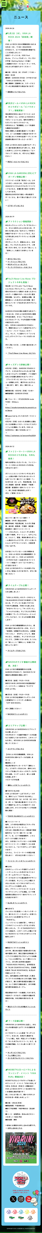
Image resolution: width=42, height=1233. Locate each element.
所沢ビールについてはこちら (18, 162)
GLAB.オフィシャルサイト (17, 903)
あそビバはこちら (14, 259)
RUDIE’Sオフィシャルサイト (18, 942)
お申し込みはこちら (15, 1128)
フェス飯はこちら (14, 1055)
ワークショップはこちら (17, 261)
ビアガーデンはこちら (16, 206)
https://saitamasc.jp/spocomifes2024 (20, 435)
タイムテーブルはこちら (17, 650)
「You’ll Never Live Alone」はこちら (22, 353)
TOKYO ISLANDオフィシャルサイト (21, 816)
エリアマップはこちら (16, 749)
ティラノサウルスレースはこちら (20, 267)
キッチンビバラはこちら (17, 1052)
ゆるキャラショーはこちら (17, 264)
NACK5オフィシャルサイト (18, 714)
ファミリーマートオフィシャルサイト (22, 861)
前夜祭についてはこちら (17, 92)
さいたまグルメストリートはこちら (21, 1058)
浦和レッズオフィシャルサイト (19, 785)
